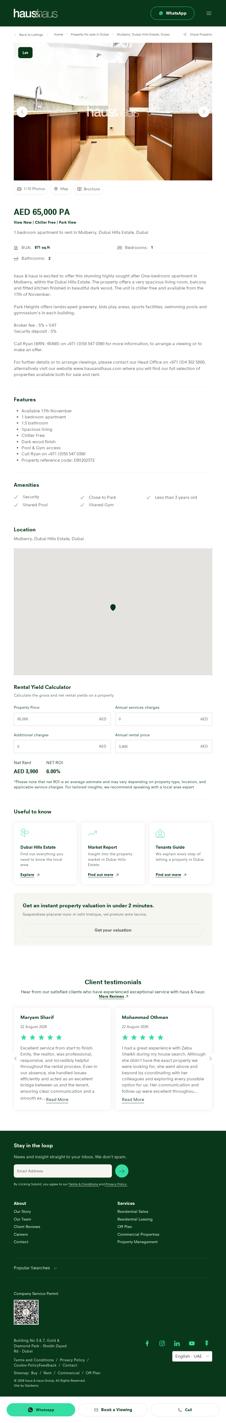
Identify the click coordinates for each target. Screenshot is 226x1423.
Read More (57, 1099)
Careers (21, 1234)
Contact (21, 1241)
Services (126, 1203)
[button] (28, 34)
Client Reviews (27, 1226)
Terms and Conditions (34, 1359)
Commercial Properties (138, 1234)
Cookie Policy (26, 1365)
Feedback (48, 1365)
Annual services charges (137, 707)
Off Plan (124, 1226)
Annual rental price (132, 734)
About (20, 1203)
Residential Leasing (135, 1219)
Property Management (137, 1241)
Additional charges (31, 734)
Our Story (22, 1211)
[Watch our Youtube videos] (191, 1343)
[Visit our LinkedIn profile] (176, 1343)
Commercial (69, 1372)
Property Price (26, 707)
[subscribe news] (121, 1171)
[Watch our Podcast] (206, 1343)
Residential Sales (132, 1211)
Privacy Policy (116, 1184)
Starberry (32, 1385)
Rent (48, 1372)
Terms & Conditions (83, 1184)
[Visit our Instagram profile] (162, 1343)
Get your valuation (113, 930)
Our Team (22, 1219)
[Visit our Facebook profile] (147, 1343)
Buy (34, 1372)
